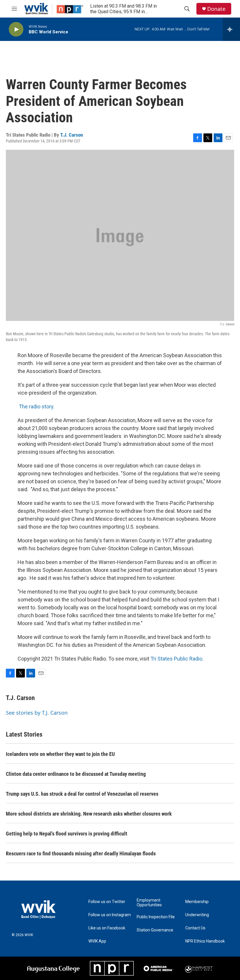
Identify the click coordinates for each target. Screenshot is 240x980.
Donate (216, 9)
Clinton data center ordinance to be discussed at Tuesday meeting (76, 774)
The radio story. (36, 406)
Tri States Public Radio (176, 659)
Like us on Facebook (106, 928)
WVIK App (97, 941)
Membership (197, 902)
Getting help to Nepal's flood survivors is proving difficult (66, 834)
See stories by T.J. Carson (37, 712)
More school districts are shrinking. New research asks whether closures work (89, 814)
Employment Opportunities (149, 902)
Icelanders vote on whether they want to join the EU (60, 754)
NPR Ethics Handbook (205, 941)
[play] (16, 29)
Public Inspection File (156, 917)
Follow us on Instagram (109, 915)
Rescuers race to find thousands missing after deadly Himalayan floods (81, 853)
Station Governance (155, 930)
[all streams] (231, 29)
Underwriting (197, 915)
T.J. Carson (71, 135)
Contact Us (195, 928)
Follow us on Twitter (106, 902)
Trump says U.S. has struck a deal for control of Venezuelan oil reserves (82, 794)
